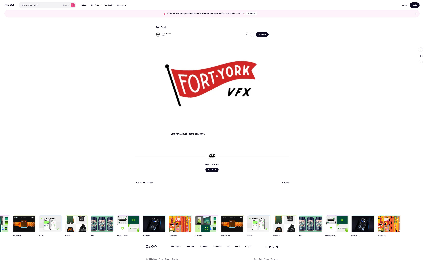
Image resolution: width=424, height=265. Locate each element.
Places (266, 259)
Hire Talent (95, 5)
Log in (414, 5)
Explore (83, 5)
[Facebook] (270, 247)
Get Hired (108, 5)
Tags (260, 259)
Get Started (251, 13)
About (237, 246)
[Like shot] (247, 34)
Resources (274, 259)
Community (121, 5)
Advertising (217, 246)
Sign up (405, 5)
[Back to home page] (9, 5)
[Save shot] (252, 34)
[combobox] (40, 5)
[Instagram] (273, 247)
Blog (228, 246)
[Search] (73, 5)
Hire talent (190, 246)
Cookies (175, 259)
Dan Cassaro (166, 34)
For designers (176, 246)
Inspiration (204, 246)
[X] (266, 247)
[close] (416, 13)
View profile (285, 182)
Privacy (167, 259)
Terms (161, 259)
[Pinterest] (277, 247)
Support (248, 246)
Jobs (255, 259)
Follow (164, 35)
